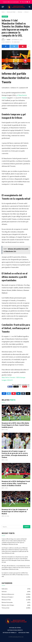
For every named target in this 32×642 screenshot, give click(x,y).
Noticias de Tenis (6, 599)
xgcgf (8, 39)
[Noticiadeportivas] (16, 7)
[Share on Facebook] (6, 46)
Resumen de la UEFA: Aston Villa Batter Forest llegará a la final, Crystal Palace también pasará (15, 425)
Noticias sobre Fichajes (8, 605)
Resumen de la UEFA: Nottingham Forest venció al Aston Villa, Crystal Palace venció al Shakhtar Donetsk (16, 483)
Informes (4, 16)
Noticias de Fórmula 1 (7, 597)
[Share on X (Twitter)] (14, 46)
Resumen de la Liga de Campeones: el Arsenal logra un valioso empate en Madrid (15, 511)
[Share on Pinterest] (23, 46)
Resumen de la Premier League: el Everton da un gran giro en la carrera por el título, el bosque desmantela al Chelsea (15, 454)
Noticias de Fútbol (15, 627)
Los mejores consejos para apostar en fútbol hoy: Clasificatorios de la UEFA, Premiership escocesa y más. (15, 574)
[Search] (29, 7)
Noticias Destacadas (7, 602)
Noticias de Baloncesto (8, 594)
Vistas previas (5, 608)
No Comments (7, 42)
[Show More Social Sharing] (28, 46)
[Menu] (3, 7)
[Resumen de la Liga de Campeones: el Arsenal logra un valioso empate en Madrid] (16, 499)
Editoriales (5, 589)
